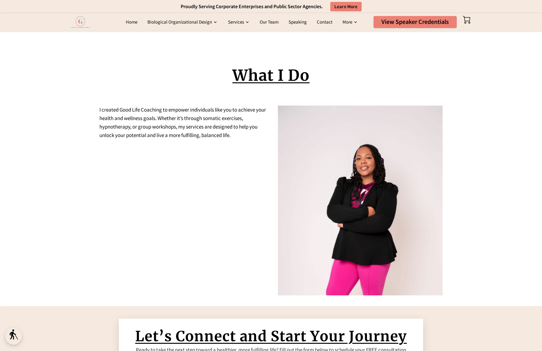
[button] (13, 336)
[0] (466, 20)
